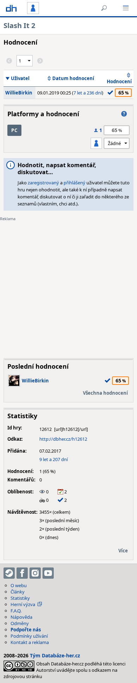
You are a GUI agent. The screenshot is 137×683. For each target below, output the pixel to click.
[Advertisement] (68, 284)
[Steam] (9, 573)
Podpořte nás (26, 629)
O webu (19, 585)
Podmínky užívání (29, 636)
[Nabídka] (125, 8)
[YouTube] (48, 573)
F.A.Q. (16, 611)
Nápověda (21, 617)
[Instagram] (35, 573)
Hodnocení (119, 81)
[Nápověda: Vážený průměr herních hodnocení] (124, 113)
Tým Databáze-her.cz (55, 655)
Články (18, 592)
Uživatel (20, 78)
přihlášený (74, 182)
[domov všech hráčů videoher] (11, 8)
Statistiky (20, 598)
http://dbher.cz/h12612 (63, 439)
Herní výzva (23, 604)
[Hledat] (104, 8)
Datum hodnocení (73, 78)
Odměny (20, 623)
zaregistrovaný (43, 182)
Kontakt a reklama (30, 642)
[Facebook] (22, 573)
